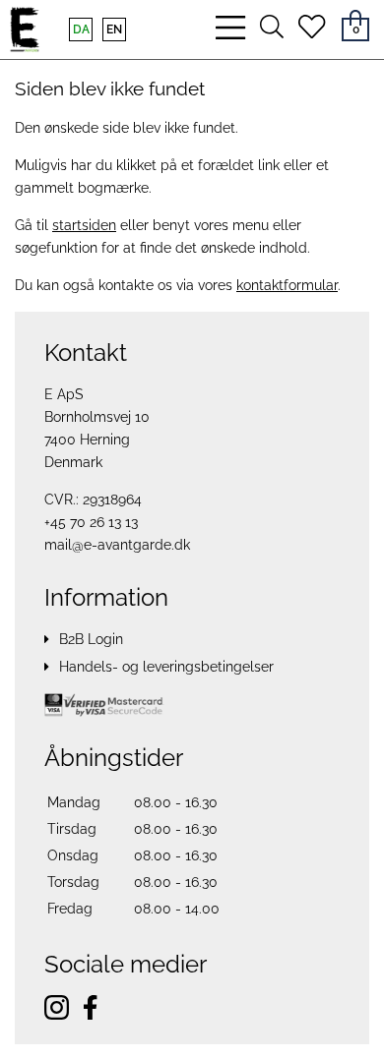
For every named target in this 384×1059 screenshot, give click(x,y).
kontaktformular (287, 285)
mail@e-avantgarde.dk (117, 545)
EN (114, 29)
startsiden (84, 225)
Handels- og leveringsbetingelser (166, 667)
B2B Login (91, 639)
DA (81, 29)
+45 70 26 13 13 (91, 522)
